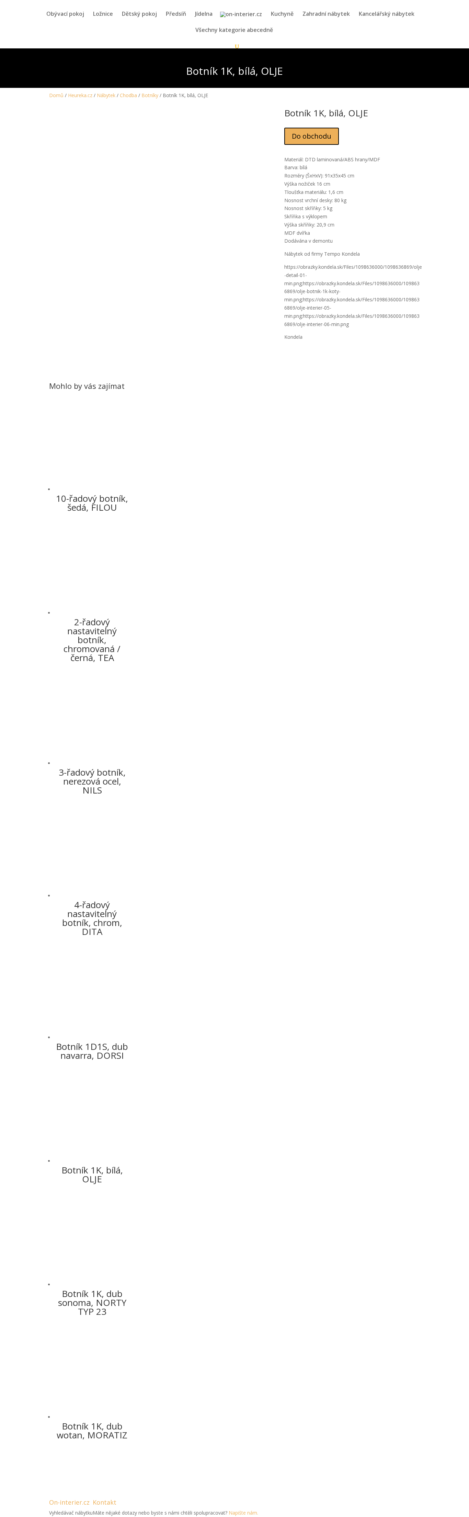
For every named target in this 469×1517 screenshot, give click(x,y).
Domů (56, 95)
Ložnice (103, 14)
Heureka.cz (80, 95)
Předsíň (176, 14)
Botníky (149, 95)
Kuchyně (282, 14)
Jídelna (204, 14)
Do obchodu (311, 136)
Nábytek (106, 95)
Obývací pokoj (65, 14)
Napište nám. (243, 1512)
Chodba (128, 95)
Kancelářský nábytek (386, 14)
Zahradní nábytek (326, 14)
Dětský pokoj (139, 14)
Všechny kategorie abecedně (234, 30)
